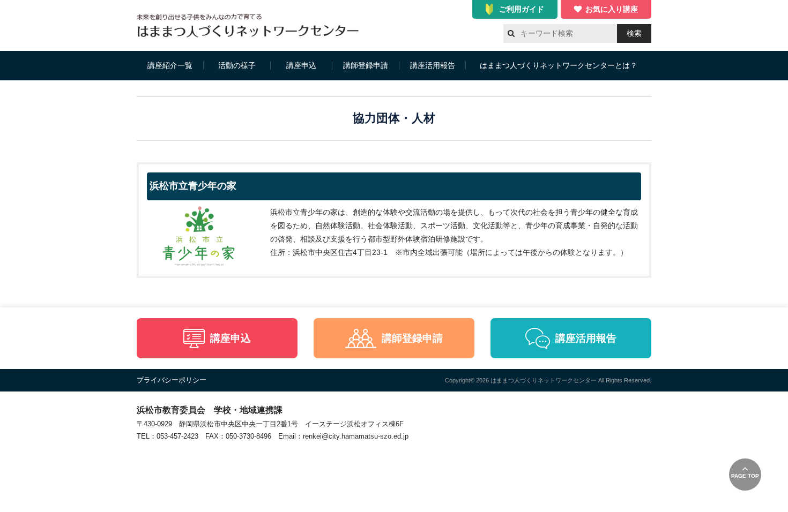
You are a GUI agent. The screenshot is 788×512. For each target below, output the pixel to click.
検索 (634, 33)
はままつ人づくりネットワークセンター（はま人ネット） (251, 25)
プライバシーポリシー (171, 380)
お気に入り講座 (611, 9)
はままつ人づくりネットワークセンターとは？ (558, 65)
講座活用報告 (432, 65)
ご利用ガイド (521, 9)
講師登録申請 (365, 65)
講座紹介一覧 (169, 65)
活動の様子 (237, 65)
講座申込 (301, 65)
